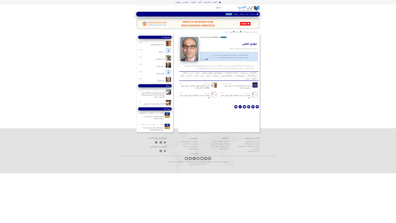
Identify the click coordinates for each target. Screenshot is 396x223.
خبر (247, 14)
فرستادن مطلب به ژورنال (220, 141)
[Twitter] (205, 158)
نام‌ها (236, 14)
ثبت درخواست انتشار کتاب (219, 146)
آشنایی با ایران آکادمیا (252, 141)
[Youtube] (201, 158)
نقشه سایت (255, 149)
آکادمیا (214, 2)
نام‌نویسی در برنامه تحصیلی (188, 141)
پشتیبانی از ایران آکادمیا (251, 144)
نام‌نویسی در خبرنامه (190, 146)
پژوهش (178, 2)
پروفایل (237, 32)
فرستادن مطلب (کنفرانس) (219, 144)
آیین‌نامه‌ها (242, 146)
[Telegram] (198, 158)
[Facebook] (209, 158)
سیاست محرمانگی (253, 146)
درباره (252, 14)
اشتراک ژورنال (193, 149)
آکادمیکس (206, 2)
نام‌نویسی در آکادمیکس (189, 144)
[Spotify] (190, 158)
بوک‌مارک (203, 68)
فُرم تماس (193, 153)
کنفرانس (186, 2)
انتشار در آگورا (223, 149)
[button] (257, 106)
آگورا (199, 2)
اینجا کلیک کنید (214, 55)
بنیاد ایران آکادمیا (253, 151)
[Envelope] (186, 158)
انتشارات (193, 2)
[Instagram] (194, 158)
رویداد (242, 14)
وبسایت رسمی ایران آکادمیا (250, 32)
